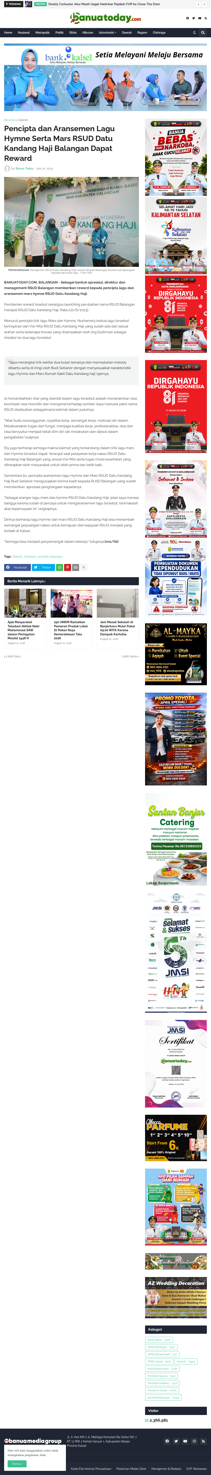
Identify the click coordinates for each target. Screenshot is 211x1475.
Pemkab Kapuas (161, 1375)
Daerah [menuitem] (127, 32)
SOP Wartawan (196, 1468)
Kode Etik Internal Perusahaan (91, 1468)
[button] (198, 4)
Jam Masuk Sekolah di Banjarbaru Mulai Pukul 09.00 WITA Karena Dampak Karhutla (117, 628)
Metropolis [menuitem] (42, 32)
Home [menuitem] (8, 32)
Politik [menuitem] (59, 32)
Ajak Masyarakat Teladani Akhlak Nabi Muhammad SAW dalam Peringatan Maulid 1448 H (23, 630)
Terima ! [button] (17, 1464)
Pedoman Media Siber (131, 1468)
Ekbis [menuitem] (73, 32)
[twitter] (193, 18)
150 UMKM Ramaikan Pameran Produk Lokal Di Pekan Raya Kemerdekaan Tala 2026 (71, 630)
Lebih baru (13, 656)
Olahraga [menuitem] (159, 32)
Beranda (9, 120)
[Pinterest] (67, 567)
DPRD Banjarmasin (162, 1354)
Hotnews (30, 556)
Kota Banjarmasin (162, 1368)
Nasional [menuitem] (24, 32)
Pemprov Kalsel (162, 1390)
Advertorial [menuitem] (106, 32)
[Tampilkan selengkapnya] (83, 567)
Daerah (23, 120)
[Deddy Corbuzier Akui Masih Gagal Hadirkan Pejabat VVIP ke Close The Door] (28, 4)
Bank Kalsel (159, 1339)
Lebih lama (129, 656)
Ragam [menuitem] (142, 32)
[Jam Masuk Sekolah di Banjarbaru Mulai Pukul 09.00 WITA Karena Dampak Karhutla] (118, 603)
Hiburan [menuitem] (87, 32)
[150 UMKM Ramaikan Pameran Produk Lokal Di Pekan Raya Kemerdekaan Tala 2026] (72, 603)
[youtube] (199, 18)
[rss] (206, 18)
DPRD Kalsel (159, 1361)
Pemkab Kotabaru (162, 1383)
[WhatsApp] (59, 567)
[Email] (75, 567)
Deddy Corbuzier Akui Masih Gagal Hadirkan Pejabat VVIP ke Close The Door (104, 4)
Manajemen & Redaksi (166, 1468)
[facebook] (187, 18)
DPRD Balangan (161, 1347)
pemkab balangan (50, 556)
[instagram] (194, 1441)
